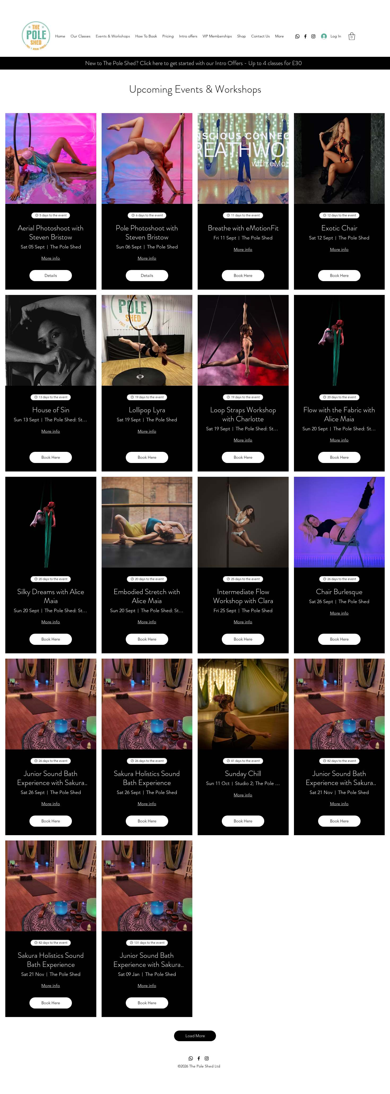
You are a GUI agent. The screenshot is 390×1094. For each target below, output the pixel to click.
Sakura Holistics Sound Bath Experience (147, 778)
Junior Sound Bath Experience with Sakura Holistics (50, 778)
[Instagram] (313, 36)
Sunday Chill (243, 773)
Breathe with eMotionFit (243, 228)
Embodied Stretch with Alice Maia (147, 596)
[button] (352, 36)
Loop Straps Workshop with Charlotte (243, 414)
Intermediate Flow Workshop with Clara (243, 596)
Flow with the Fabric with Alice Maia (339, 414)
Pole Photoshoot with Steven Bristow (147, 233)
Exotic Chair (339, 228)
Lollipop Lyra (147, 410)
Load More (195, 1035)
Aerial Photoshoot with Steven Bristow (51, 233)
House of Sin (51, 410)
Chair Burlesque (339, 592)
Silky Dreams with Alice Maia (50, 596)
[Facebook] (305, 36)
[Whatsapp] (297, 36)
